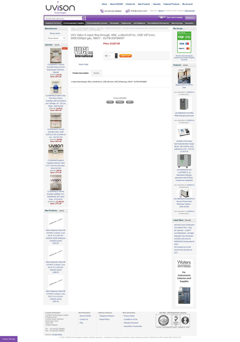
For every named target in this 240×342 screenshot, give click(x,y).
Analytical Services (53, 23)
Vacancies (189, 23)
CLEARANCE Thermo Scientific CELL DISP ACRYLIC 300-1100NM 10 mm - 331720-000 (56, 133)
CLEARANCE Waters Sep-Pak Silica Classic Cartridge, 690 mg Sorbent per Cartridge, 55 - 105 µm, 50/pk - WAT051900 (56, 101)
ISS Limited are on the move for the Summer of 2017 (183, 250)
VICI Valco (100, 28)
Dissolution (114, 23)
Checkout (189, 18)
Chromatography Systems (97, 23)
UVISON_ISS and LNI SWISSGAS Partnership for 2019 (184, 241)
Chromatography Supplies (73, 23)
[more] (56, 45)
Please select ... (56, 33)
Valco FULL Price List (113, 28)
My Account (187, 4)
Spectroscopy (177, 23)
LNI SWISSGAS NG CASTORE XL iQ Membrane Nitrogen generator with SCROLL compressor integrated (184, 175)
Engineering (126, 23)
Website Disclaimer (131, 323)
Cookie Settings (8, 339)
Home (104, 4)
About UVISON (116, 4)
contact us (190, 92)
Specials (156, 4)
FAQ (81, 323)
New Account (190, 11)
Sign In (161, 11)
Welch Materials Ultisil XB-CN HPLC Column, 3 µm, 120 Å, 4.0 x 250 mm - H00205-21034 (56, 266)
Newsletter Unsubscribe (133, 326)
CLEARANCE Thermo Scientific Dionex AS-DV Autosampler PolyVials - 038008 (56, 68)
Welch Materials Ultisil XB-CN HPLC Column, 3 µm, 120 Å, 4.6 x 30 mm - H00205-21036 (56, 295)
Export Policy (104, 319)
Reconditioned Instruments (158, 23)
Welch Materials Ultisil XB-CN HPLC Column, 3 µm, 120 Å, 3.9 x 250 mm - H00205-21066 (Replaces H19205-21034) (56, 235)
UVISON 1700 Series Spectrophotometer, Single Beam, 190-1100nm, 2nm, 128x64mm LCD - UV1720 (184, 145)
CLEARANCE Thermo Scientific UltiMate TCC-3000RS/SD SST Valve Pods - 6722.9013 (56, 195)
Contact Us (130, 4)
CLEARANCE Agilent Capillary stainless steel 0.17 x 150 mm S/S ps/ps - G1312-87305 (56, 164)
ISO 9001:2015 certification (184, 225)
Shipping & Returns (107, 316)
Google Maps (57, 335)
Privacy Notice (129, 316)
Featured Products (171, 4)
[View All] (188, 220)
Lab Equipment (139, 23)
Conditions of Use (130, 319)
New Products (144, 4)
